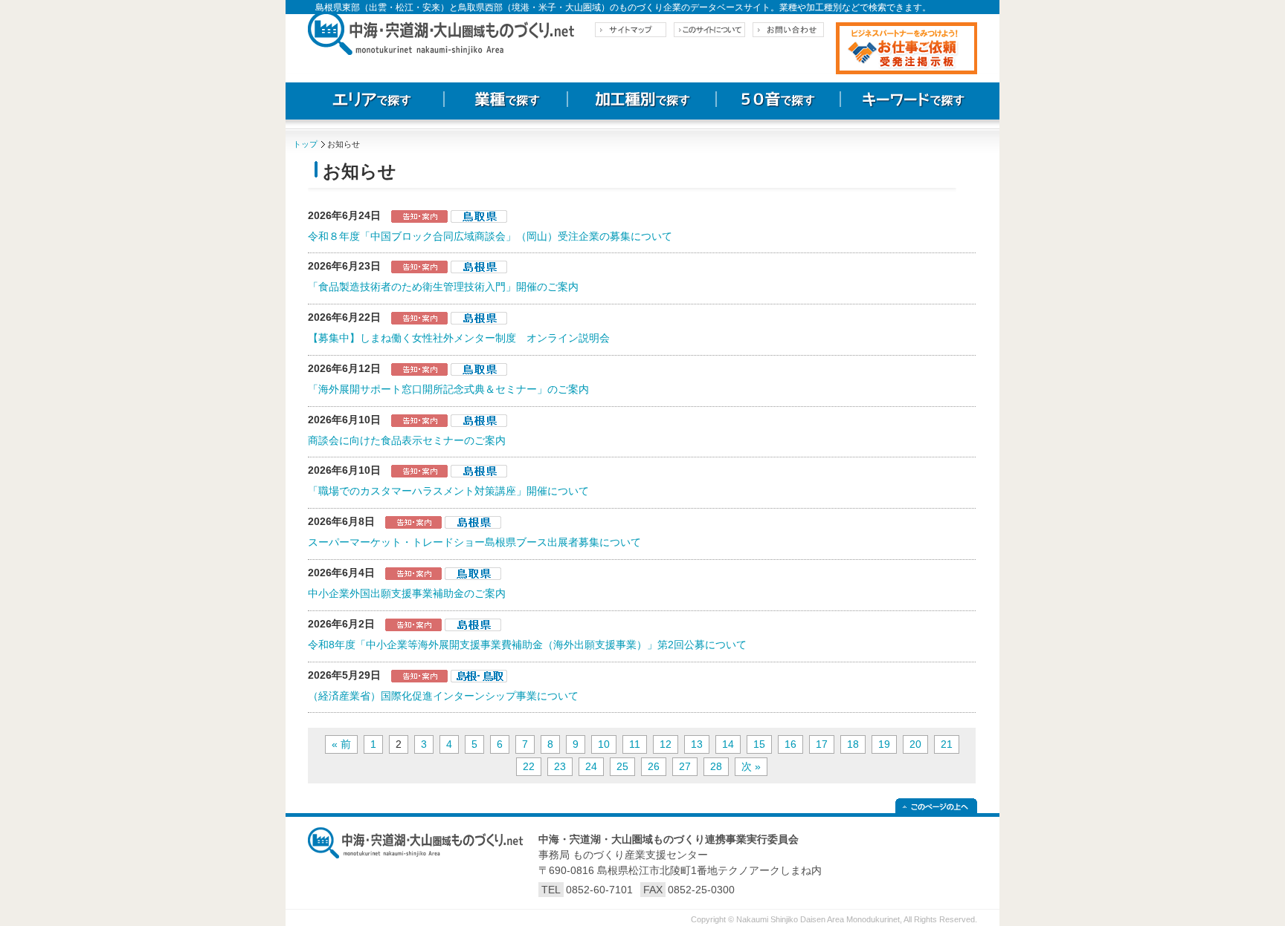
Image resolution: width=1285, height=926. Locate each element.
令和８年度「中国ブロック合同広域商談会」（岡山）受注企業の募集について (490, 236)
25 (622, 766)
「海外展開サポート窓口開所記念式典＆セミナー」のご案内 (448, 389)
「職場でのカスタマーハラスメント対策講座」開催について (448, 491)
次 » (751, 766)
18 (853, 744)
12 (666, 744)
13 (697, 744)
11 (634, 744)
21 (947, 744)
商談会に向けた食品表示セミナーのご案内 (407, 440)
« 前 (341, 744)
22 (529, 766)
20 (915, 744)
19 (884, 744)
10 (604, 744)
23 (560, 766)
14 (728, 744)
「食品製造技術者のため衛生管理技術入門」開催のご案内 (443, 287)
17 (822, 744)
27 (685, 766)
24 (591, 766)
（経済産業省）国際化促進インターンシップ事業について (443, 696)
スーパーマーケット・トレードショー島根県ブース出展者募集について (474, 542)
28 (716, 766)
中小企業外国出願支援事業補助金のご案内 (407, 593)
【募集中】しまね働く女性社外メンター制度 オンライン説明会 (459, 338)
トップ (305, 144)
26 (654, 766)
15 (759, 744)
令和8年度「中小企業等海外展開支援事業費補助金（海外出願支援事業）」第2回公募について (527, 645)
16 (790, 744)
